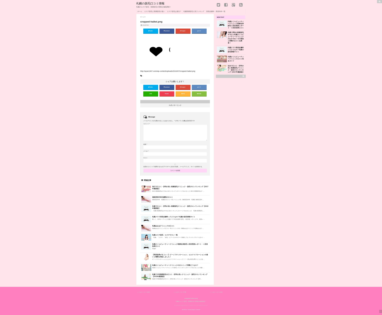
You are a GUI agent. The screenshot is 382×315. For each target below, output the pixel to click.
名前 (145, 144)
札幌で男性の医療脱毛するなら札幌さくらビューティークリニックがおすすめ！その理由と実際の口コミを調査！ (236, 38)
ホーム (139, 11)
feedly (199, 93)
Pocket (167, 93)
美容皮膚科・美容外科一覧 (215, 11)
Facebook (167, 31)
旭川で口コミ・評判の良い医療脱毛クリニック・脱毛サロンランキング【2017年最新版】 (180, 187)
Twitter (151, 31)
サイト (145, 158)
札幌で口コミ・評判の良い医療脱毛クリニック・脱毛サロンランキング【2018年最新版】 (180, 207)
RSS (183, 93)
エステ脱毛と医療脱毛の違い (154, 11)
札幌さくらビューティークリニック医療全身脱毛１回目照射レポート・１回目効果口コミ (180, 245)
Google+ (183, 31)
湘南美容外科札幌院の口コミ (162, 197)
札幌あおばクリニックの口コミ (163, 226)
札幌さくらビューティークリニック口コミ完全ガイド (236, 59)
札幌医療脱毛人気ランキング (193, 11)
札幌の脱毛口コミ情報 (150, 3)
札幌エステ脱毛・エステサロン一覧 (165, 235)
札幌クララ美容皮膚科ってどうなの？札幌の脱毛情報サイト (173, 217)
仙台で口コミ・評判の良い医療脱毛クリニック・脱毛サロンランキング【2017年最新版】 (236, 69)
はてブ (199, 31)
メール (145, 151)
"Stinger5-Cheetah (195, 309)
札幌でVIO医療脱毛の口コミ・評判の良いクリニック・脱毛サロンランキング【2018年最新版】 (179, 275)
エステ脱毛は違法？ (174, 11)
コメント (146, 124)
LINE (150, 93)
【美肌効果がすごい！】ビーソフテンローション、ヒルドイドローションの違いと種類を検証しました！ (180, 256)
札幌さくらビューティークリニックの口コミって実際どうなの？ (175, 265)
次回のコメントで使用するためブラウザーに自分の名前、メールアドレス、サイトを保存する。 (173, 166)
